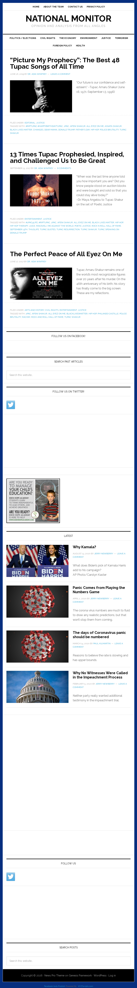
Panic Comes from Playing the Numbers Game (99, 590)
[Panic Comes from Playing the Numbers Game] (39, 604)
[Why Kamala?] (39, 563)
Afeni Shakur (77, 126)
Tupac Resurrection (68, 229)
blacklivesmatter (77, 313)
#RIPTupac (44, 222)
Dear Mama (50, 129)
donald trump (66, 129)
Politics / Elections (23, 38)
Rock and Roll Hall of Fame (47, 317)
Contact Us (75, 7)
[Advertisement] (33, 440)
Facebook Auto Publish (54, 986)
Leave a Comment (60, 74)
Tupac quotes (47, 229)
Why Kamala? (84, 547)
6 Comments (64, 168)
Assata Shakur (113, 126)
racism (26, 317)
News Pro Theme (54, 975)
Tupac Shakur (89, 229)
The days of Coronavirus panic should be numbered (99, 634)
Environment (88, 38)
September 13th (18, 229)
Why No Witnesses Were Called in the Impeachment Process (100, 675)
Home (36, 7)
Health (80, 45)
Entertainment (33, 219)
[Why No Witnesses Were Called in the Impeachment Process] (39, 689)
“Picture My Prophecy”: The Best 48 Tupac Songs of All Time (65, 63)
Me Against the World (60, 226)
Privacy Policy (96, 7)
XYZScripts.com (85, 986)
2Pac (66, 126)
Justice (106, 38)
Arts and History (34, 310)
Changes (38, 129)
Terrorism (121, 38)
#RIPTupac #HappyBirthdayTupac (44, 126)
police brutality (109, 129)
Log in (112, 975)
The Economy (67, 38)
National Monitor (68, 19)
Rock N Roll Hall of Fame (106, 226)
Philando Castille (108, 313)
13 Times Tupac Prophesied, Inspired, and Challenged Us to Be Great (67, 157)
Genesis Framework (80, 975)
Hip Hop (95, 129)
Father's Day (83, 129)
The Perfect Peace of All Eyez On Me (66, 254)
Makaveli (41, 226)
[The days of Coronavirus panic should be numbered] (39, 648)
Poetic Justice (83, 226)
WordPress (100, 975)
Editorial (30, 122)
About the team (54, 7)
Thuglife (34, 229)
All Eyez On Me (95, 126)
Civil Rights (47, 38)
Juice (32, 226)
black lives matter (21, 129)
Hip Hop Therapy (19, 226)
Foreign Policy (62, 45)
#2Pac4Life (32, 222)
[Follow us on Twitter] (10, 405)
